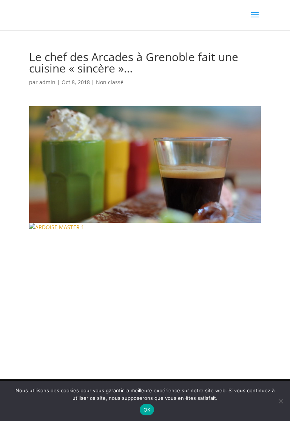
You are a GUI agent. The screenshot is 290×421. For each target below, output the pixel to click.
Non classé (109, 82)
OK (147, 410)
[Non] (280, 401)
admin (47, 82)
